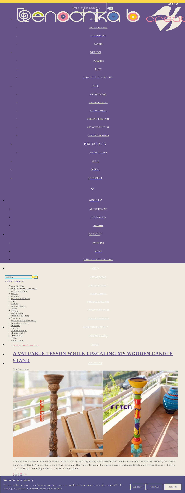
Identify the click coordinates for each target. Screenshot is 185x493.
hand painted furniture (23, 321)
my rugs (15, 328)
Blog (95, 169)
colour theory (18, 306)
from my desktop (20, 316)
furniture (16, 318)
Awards (98, 44)
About (94, 200)
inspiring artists (19, 323)
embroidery (17, 313)
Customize (137, 487)
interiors (15, 325)
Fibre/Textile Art (98, 119)
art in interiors (19, 291)
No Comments (21, 369)
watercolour (17, 340)
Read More (19, 474)
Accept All (173, 487)
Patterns (98, 61)
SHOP (95, 160)
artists (14, 293)
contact (95, 178)
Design (95, 52)
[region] (92, 484)
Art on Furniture (98, 127)
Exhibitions (98, 217)
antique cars (98, 152)
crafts (14, 308)
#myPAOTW (17, 286)
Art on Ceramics (98, 135)
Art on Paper (98, 111)
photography (18, 333)
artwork (15, 296)
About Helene (98, 209)
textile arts (17, 335)
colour (14, 303)
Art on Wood (98, 94)
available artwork (20, 298)
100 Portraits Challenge (24, 289)
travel (14, 338)
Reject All (155, 487)
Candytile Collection (98, 77)
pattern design (19, 330)
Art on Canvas (98, 102)
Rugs (98, 69)
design (14, 311)
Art (95, 85)
